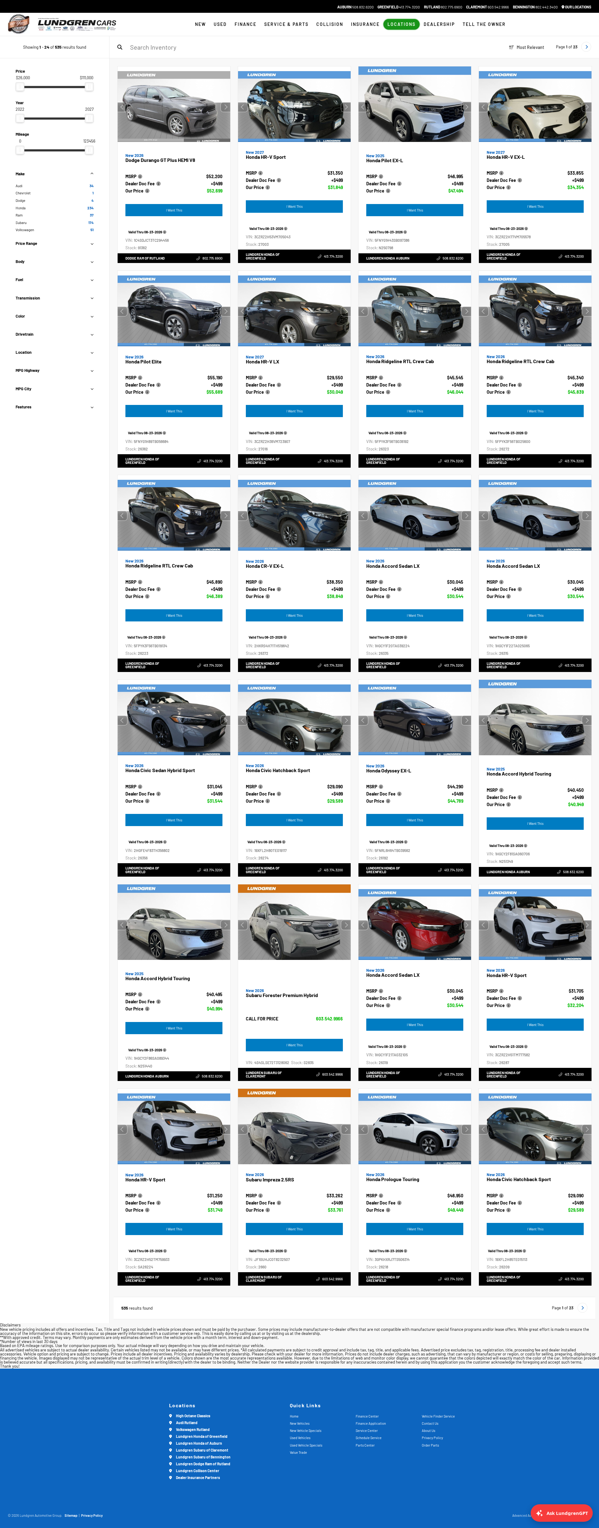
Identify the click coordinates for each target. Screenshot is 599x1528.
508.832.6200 (355, 7)
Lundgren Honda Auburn (387, 258)
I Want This (174, 210)
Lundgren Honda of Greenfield (263, 256)
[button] (225, 107)
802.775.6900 (443, 7)
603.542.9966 (487, 7)
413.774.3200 (398, 7)
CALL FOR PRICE (262, 1019)
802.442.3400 (535, 7)
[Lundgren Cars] (77, 24)
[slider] (20, 86)
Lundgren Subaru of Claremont (264, 1074)
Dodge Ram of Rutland (145, 258)
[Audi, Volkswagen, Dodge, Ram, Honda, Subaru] (19, 24)
